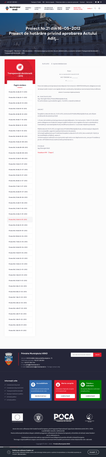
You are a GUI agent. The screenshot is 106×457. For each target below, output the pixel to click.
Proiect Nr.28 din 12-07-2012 (18, 181)
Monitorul (17, 51)
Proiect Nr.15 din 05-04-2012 (18, 253)
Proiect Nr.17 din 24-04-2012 (18, 242)
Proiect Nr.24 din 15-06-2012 (18, 203)
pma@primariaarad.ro (33, 365)
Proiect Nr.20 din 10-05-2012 (18, 225)
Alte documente (27, 51)
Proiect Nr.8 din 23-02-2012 (18, 291)
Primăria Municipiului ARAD (61, 444)
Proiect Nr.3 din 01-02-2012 (18, 319)
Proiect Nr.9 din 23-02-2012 (18, 286)
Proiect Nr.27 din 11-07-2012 (18, 186)
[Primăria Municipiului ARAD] (13, 8)
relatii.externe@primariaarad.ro (36, 367)
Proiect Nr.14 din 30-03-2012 (18, 258)
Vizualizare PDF (42, 152)
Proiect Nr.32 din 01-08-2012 (18, 158)
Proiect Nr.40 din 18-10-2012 (18, 114)
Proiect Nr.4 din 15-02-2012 (17, 314)
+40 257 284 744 (29, 362)
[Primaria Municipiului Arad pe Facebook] (95, 2)
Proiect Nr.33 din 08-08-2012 (18, 153)
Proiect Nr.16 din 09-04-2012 (18, 247)
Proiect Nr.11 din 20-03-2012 (18, 275)
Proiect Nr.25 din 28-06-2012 (18, 197)
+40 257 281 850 (12, 2)
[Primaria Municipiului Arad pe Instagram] (100, 2)
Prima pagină (9, 51)
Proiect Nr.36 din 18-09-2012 (18, 136)
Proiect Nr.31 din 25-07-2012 (18, 164)
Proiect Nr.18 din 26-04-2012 (18, 236)
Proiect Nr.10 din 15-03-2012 (18, 280)
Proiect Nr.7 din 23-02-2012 (18, 297)
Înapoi (51, 152)
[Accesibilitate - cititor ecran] (99, 8)
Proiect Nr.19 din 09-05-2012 (18, 230)
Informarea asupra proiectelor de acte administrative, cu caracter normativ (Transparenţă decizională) (66, 51)
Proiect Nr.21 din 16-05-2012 (18, 219)
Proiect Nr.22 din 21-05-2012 (18, 214)
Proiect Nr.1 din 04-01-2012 (17, 330)
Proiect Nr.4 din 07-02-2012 (18, 308)
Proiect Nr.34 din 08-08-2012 (18, 147)
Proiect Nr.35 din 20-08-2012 (18, 142)
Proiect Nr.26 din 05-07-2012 (18, 192)
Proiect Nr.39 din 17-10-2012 (18, 119)
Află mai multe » (22, 454)
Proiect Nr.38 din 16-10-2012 (18, 125)
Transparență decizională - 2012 (15, 53)
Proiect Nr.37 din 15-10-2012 (18, 131)
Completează (65, 396)
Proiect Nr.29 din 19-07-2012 (18, 175)
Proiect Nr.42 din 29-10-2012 (18, 103)
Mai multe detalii (40, 396)
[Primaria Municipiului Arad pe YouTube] (98, 2)
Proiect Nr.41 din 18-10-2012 (18, 108)
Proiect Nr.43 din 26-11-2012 (18, 97)
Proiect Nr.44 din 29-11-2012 (18, 92)
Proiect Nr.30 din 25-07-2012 (18, 169)
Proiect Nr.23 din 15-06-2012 (18, 208)
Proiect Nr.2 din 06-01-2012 (18, 325)
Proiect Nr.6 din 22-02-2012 (18, 303)
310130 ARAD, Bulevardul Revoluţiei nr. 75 (39, 358)
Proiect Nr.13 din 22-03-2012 (18, 264)
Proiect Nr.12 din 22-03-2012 (18, 269)
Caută (97, 354)
